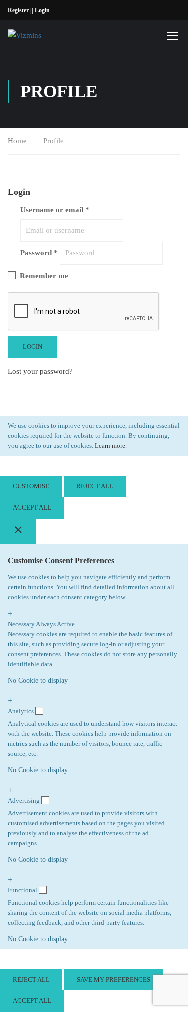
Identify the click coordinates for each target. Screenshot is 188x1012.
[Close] (18, 531)
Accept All (32, 507)
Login (32, 346)
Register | (20, 10)
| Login (41, 10)
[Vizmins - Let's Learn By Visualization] (41, 35)
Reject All (94, 486)
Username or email (54, 210)
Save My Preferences (113, 979)
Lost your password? (40, 371)
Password (39, 253)
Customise (31, 486)
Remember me (43, 276)
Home (17, 141)
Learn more (110, 445)
